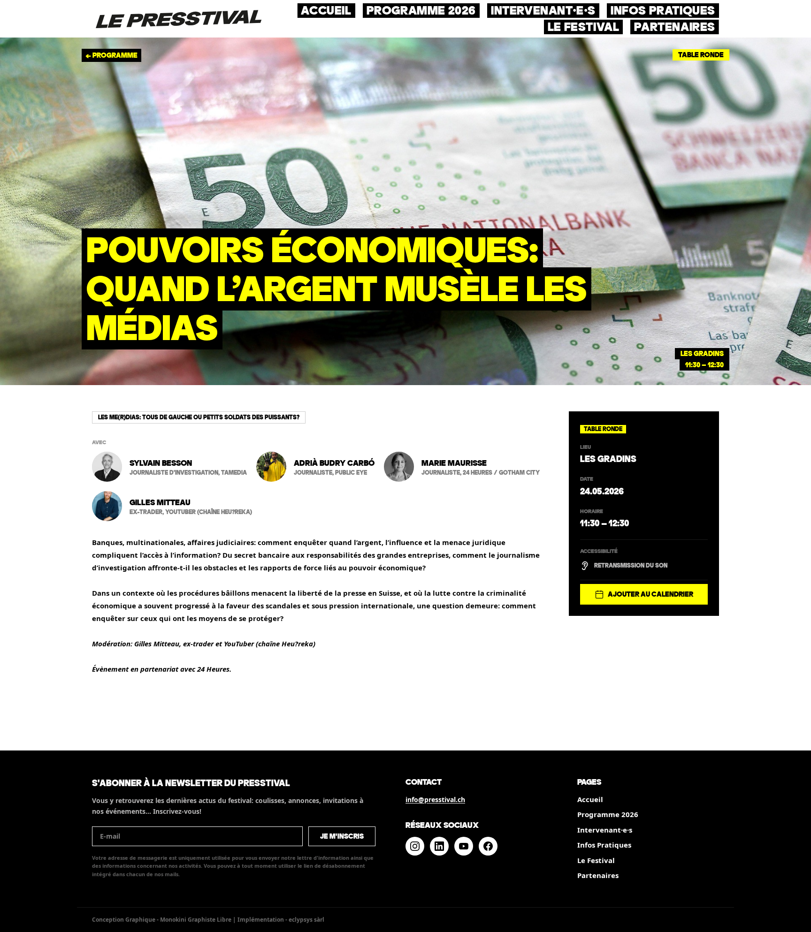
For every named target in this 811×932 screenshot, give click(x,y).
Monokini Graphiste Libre (195, 920)
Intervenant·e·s (604, 829)
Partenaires (598, 875)
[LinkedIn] (439, 846)
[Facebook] (488, 846)
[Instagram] (415, 846)
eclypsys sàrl (306, 920)
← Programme (111, 55)
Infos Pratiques (604, 844)
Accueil (590, 799)
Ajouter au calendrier (650, 594)
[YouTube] (463, 846)
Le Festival (596, 860)
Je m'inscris (342, 836)
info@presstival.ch (435, 799)
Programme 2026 (607, 814)
